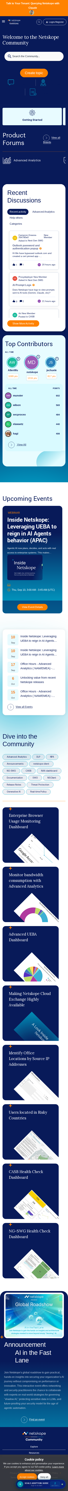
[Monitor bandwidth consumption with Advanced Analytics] (31, 894)
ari (20, 313)
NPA (52, 757)
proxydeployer (26, 277)
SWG (35, 778)
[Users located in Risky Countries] (31, 1132)
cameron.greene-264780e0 (28, 236)
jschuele (51, 370)
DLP (38, 757)
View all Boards (51, 140)
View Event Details (32, 607)
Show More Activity (23, 323)
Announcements (15, 764)
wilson (17, 405)
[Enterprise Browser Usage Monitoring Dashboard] (31, 835)
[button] (3, 22)
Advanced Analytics (17, 757)
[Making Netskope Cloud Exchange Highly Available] (31, 1013)
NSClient (51, 778)
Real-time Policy (38, 792)
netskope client (41, 764)
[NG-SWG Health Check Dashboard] (31, 1250)
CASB (28, 771)
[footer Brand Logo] (34, 1440)
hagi (15, 433)
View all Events (24, 707)
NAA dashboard (49, 771)
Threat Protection (40, 785)
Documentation (15, 778)
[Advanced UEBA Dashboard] (31, 953)
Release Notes (14, 785)
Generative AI (14, 792)
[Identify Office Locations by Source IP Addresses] (31, 1072)
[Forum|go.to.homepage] (14, 22)
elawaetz (18, 424)
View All (21, 444)
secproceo (19, 414)
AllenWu (13, 370)
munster (18, 395)
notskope (32, 372)
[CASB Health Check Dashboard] (31, 1191)
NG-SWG (11, 771)
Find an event (37, 1419)
